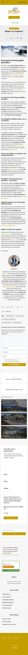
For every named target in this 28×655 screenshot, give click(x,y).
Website (6, 488)
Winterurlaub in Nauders (8, 624)
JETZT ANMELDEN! (14, 364)
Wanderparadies (6, 608)
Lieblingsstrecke (20, 146)
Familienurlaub (6, 594)
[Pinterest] (21, 38)
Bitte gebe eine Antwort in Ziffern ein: (13, 507)
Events (16, 638)
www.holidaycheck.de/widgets (11, 555)
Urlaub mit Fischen (7, 605)
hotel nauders (20, 315)
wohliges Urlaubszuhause (8, 225)
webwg (16, 645)
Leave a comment (10, 307)
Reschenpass (16, 89)
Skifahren (17, 34)
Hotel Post (5, 273)
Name (6, 474)
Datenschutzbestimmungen (12, 361)
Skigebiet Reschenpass (8, 602)
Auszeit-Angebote (6, 234)
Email (6, 481)
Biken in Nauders (6, 618)
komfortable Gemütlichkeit (16, 75)
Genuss (3, 638)
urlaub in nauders (7, 322)
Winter (22, 34)
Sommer (3, 636)
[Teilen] (14, 38)
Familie (9, 638)
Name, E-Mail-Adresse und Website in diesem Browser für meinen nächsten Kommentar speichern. (13, 499)
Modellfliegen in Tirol (8, 599)
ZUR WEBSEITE (14, 17)
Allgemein (6, 34)
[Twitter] (17, 38)
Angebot (12, 34)
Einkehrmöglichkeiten (13, 169)
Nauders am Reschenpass (8, 319)
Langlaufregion (6, 597)
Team (19, 69)
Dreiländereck (10, 315)
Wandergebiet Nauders (9, 286)
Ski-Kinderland (13, 149)
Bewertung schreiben (8, 566)
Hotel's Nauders (6, 621)
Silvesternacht (15, 239)
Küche (11, 76)
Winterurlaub (17, 322)
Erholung (17, 636)
